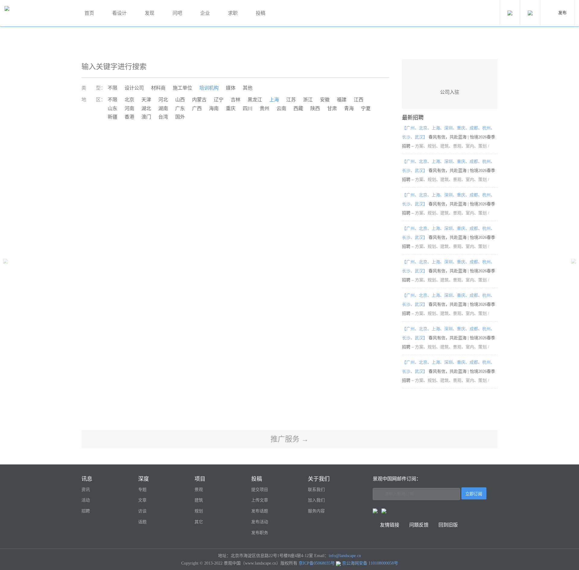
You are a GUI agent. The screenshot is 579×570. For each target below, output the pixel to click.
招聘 (85, 511)
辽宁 (218, 99)
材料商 (158, 87)
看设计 (119, 13)
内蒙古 (199, 99)
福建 (341, 99)
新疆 (112, 116)
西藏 (298, 108)
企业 (205, 13)
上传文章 (259, 500)
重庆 (231, 108)
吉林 (235, 99)
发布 (562, 13)
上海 (274, 99)
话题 (142, 522)
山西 (180, 99)
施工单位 (182, 87)
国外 (180, 116)
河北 (163, 99)
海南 (214, 108)
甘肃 (332, 108)
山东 (112, 108)
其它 (199, 522)
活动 (85, 500)
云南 (281, 108)
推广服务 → (289, 439)
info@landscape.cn (345, 555)
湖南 (163, 108)
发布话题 (259, 511)
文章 (142, 500)
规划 (199, 511)
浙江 (308, 99)
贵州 (264, 108)
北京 (129, 99)
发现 (149, 13)
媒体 (231, 87)
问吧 (177, 13)
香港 (129, 116)
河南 (129, 108)
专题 (142, 489)
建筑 (199, 500)
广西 (197, 108)
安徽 (325, 99)
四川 (247, 108)
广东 (180, 108)
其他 (247, 87)
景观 (199, 489)
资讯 (85, 489)
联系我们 (316, 489)
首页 (89, 13)
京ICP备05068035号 (317, 563)
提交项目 (259, 489)
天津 (146, 99)
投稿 (260, 13)
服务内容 (316, 511)
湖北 (146, 108)
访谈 (142, 511)
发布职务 (259, 532)
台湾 (163, 116)
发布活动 (259, 522)
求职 (233, 13)
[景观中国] (38, 13)
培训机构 (209, 87)
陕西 (315, 108)
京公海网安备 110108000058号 (370, 563)
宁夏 (366, 108)
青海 (349, 108)
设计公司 (134, 87)
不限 (112, 87)
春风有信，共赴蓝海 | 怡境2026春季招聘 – (448, 137)
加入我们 (316, 500)
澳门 (146, 116)
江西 (358, 99)
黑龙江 (255, 99)
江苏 (291, 99)
